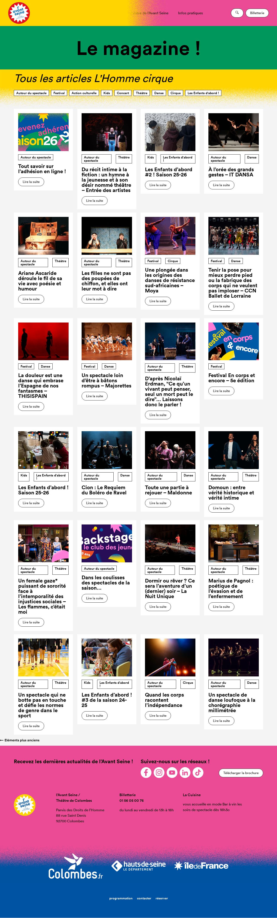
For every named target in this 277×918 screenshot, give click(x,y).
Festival (59, 93)
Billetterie (257, 13)
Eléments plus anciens (19, 740)
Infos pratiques (190, 13)
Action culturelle (84, 93)
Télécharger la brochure (241, 773)
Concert (123, 93)
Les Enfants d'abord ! (203, 93)
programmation (121, 898)
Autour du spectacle (31, 93)
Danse (159, 93)
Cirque (176, 93)
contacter (144, 898)
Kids (106, 93)
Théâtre (141, 93)
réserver (162, 898)
